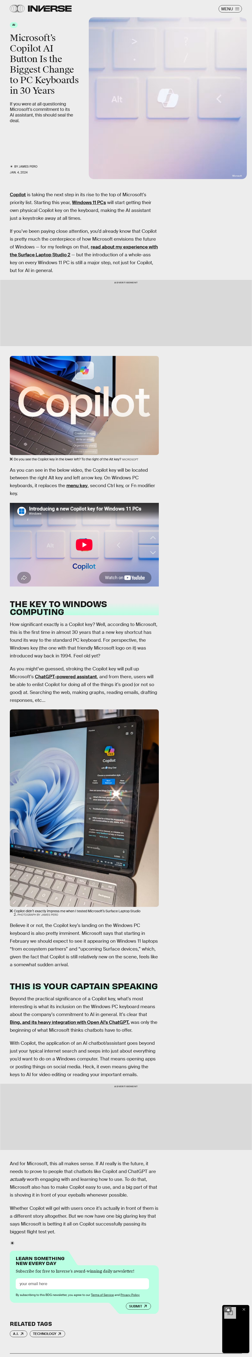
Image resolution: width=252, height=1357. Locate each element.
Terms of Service (102, 1295)
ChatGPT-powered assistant (66, 677)
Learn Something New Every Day (40, 1260)
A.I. (16, 1333)
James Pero (28, 167)
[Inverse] (50, 8)
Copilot (18, 195)
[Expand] (228, 1309)
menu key (77, 486)
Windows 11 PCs (89, 202)
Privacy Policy (130, 1295)
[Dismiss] (244, 1309)
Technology (44, 1333)
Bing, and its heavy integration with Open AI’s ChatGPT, (70, 1022)
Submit (135, 1306)
